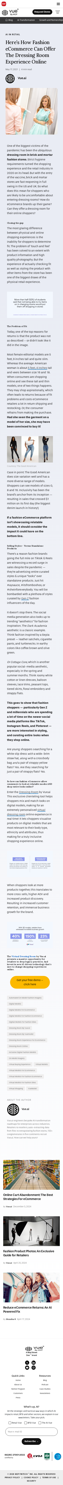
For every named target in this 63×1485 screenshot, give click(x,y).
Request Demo (42, 12)
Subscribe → (31, 1441)
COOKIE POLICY (31, 1477)
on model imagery (16, 1058)
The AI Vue (47, 1423)
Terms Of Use (49, 1477)
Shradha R (11, 1319)
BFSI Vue (32, 1423)
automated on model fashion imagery (25, 998)
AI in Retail (13, 34)
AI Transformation (26, 20)
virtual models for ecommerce (22, 1070)
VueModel (32, 1088)
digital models (15, 1004)
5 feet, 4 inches (37, 368)
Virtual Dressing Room (23, 956)
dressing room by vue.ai (19, 1028)
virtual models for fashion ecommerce (25, 1076)
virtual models (42, 1064)
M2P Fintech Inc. (24, 1474)
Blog (10, 20)
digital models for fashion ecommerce (25, 1016)
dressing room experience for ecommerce (27, 1040)
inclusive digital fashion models (22, 1052)
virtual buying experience (19, 1064)
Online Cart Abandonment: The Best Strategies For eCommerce (28, 1197)
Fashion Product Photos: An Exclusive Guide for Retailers (28, 1253)
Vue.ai (22, 78)
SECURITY (31, 1481)
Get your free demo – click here (30, 982)
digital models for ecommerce (22, 1010)
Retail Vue (17, 1423)
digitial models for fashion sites (22, 1022)
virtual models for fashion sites (22, 1082)
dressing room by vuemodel (21, 1034)
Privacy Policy (13, 1477)
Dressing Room (28, 792)
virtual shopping (16, 1088)
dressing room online (18, 1046)
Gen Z (25, 598)
